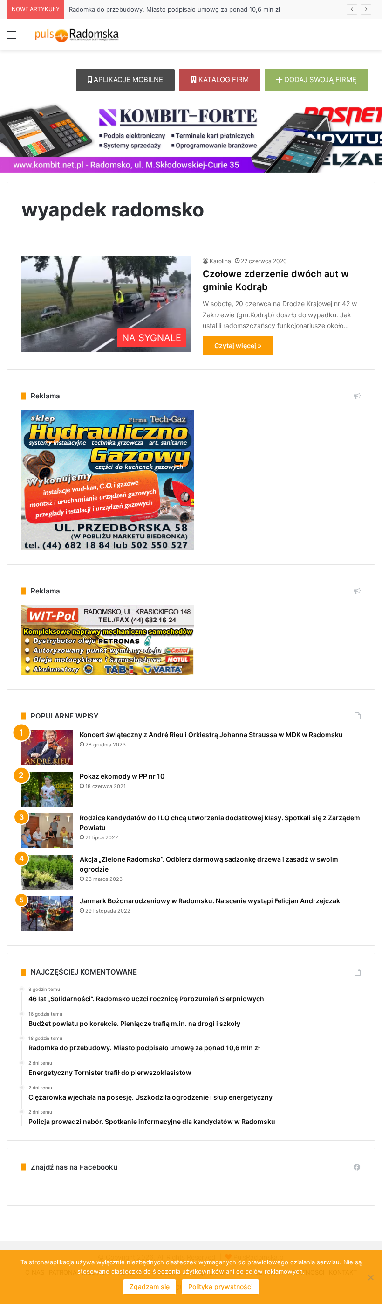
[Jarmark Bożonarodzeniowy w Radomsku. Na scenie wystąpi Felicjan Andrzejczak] (47, 913)
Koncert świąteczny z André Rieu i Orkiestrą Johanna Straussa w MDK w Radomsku (211, 735)
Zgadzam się (150, 1286)
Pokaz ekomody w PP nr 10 (122, 776)
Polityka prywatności (220, 1286)
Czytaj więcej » (237, 345)
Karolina (220, 261)
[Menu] (11, 38)
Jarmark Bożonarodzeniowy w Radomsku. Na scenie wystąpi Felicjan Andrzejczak (210, 901)
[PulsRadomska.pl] (77, 34)
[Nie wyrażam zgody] (370, 1277)
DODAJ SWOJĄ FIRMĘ (319, 79)
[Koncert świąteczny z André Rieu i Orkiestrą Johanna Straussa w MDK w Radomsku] (47, 747)
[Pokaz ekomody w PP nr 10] (47, 789)
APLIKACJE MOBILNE (127, 79)
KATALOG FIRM (223, 79)
